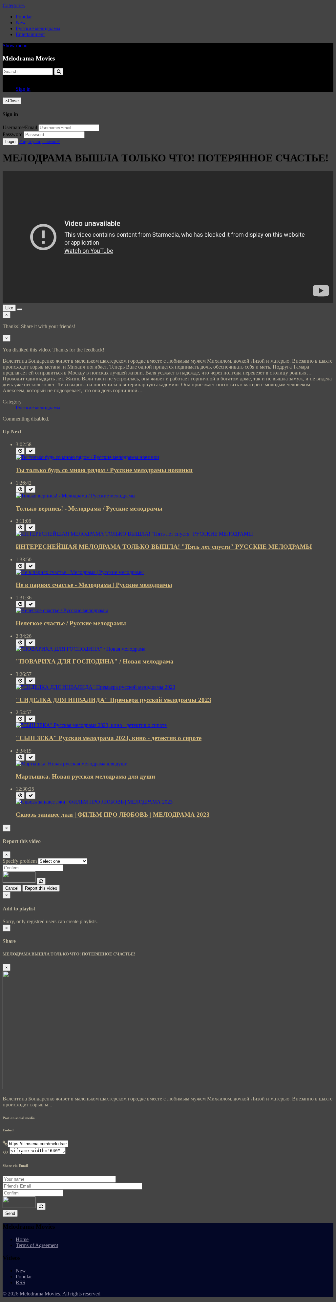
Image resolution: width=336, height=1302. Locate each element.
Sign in (23, 89)
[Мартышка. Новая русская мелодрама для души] (72, 763)
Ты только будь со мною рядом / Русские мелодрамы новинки (104, 470)
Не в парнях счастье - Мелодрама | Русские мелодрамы (94, 584)
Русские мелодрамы (38, 28)
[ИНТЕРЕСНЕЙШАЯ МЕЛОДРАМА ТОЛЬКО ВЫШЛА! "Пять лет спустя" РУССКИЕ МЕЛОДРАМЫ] (134, 534)
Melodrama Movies (29, 58)
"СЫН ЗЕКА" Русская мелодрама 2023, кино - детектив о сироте (108, 738)
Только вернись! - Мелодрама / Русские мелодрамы (89, 508)
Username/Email (20, 127)
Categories (14, 5)
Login (10, 141)
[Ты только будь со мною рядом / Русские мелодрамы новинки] (87, 457)
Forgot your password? (39, 141)
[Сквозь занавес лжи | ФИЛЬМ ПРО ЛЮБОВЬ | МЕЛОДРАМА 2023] (94, 802)
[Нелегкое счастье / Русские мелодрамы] (62, 610)
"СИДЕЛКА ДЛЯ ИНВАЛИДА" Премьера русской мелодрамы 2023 (113, 699)
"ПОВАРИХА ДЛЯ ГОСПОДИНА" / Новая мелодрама (95, 661)
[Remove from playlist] (30, 450)
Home (22, 1239)
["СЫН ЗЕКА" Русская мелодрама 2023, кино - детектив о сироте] (91, 725)
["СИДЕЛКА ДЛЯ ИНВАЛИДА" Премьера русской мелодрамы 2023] (95, 687)
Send (10, 1213)
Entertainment (30, 34)
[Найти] (58, 71)
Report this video (41, 888)
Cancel (11, 888)
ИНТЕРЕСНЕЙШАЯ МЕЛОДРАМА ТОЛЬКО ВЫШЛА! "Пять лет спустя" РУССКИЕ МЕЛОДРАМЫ (164, 546)
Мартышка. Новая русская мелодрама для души (85, 776)
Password (13, 134)
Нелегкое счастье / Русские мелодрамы (71, 623)
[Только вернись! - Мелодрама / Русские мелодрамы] (76, 495)
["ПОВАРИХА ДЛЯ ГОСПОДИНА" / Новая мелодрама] (80, 649)
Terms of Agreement (37, 1245)
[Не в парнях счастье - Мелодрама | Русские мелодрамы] (80, 572)
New (21, 22)
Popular (24, 16)
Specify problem (20, 861)
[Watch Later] (20, 450)
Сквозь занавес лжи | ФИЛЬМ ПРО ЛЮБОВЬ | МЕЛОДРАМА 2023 (113, 814)
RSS (20, 1282)
